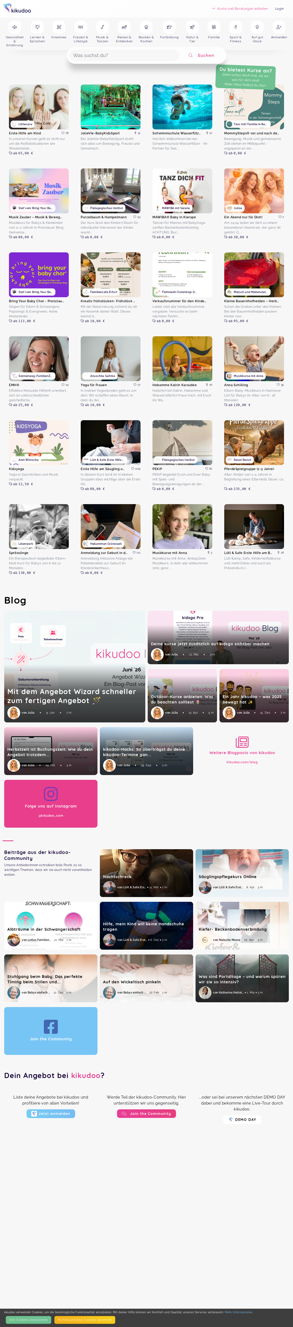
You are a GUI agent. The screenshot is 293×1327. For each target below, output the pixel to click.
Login (279, 9)
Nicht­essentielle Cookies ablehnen (85, 1319)
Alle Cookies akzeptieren (28, 1319)
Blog (15, 600)
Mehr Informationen (239, 1312)
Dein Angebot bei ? (54, 1075)
